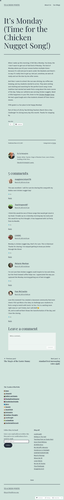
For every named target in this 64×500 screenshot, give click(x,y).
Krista (54, 143)
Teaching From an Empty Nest (43, 439)
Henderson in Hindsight (41, 450)
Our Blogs (56, 5)
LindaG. (18, 235)
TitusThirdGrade (39, 466)
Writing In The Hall (40, 437)
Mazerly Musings (39, 455)
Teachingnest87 (21, 205)
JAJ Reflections (38, 445)
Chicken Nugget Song (46, 95)
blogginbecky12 (39, 469)
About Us (48, 5)
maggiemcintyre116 (23, 179)
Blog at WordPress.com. (11, 492)
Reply (10, 198)
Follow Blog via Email (11, 430)
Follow (8, 445)
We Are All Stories (39, 463)
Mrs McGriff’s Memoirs (41, 447)
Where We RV (38, 458)
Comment (50, 347)
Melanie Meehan (22, 263)
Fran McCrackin (21, 291)
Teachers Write (12, 5)
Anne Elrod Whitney (40, 442)
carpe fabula (38, 461)
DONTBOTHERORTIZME (41, 453)
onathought (38, 434)
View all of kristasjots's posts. (25, 162)
